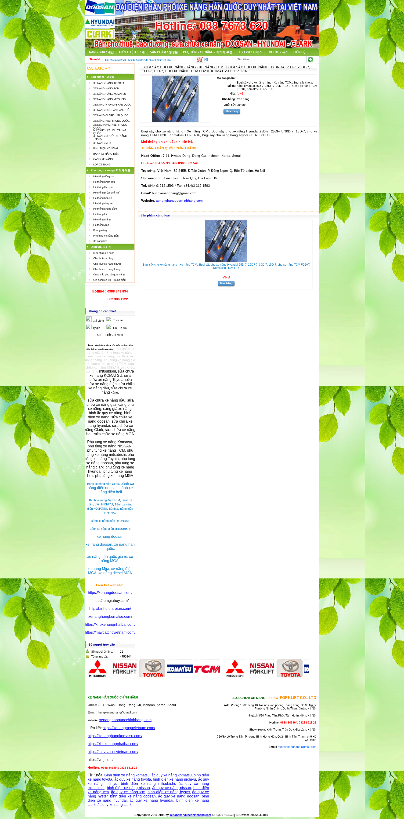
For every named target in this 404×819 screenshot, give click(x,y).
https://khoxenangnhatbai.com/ (110, 624)
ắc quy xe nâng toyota (132, 779)
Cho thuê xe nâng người (107, 263)
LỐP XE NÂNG (102, 164)
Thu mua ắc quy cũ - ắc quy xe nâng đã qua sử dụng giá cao (138, 60)
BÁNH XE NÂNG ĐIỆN (106, 153)
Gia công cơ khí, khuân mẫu (109, 279)
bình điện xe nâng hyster (169, 792)
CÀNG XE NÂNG (103, 159)
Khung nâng (100, 230)
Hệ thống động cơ (103, 176)
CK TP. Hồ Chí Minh (110, 334)
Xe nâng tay (100, 241)
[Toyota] (135, 676)
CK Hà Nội (120, 328)
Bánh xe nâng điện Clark (103, 484)
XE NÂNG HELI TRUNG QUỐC (111, 120)
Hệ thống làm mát (103, 187)
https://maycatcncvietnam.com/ (110, 632)
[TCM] (190, 676)
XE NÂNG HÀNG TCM (106, 88)
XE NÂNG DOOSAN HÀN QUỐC (112, 110)
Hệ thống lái (100, 214)
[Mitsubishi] (217, 676)
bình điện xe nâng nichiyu (174, 779)
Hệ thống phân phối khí (106, 192)
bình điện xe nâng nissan (128, 788)
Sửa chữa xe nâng (103, 253)
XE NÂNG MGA (102, 143)
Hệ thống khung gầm (105, 208)
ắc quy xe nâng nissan (171, 788)
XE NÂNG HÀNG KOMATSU (109, 93)
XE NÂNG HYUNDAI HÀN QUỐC (112, 104)
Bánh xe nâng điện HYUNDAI (110, 521)
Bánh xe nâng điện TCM (104, 500)
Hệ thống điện (101, 224)
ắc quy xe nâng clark (114, 805)
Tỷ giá (96, 328)
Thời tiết (118, 320)
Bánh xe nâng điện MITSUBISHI (110, 528)
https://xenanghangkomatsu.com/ (115, 736)
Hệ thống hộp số (102, 198)
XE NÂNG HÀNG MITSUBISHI (110, 99)
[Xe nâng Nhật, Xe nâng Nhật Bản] (202, 47)
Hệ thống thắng (102, 219)
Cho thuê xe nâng (103, 258)
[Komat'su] (162, 676)
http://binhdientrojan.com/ (110, 609)
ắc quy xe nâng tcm (128, 792)
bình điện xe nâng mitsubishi (148, 784)
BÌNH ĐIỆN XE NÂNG (105, 148)
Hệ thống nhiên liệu (104, 181)
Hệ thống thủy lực (103, 203)
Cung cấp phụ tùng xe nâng (109, 274)
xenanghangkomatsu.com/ (110, 616)
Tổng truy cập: (100, 656)
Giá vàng (98, 320)
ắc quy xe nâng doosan (178, 796)
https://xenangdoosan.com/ (110, 593)
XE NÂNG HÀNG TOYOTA (108, 83)
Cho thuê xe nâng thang (106, 269)
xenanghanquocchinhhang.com (179, 200)
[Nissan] (107, 676)
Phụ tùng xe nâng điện (106, 235)
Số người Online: (102, 651)
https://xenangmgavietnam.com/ (129, 728)
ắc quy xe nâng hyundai (151, 800)
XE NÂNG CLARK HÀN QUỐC (111, 115)
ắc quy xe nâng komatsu (172, 775)
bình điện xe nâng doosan (133, 796)
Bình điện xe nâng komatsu (126, 775)
